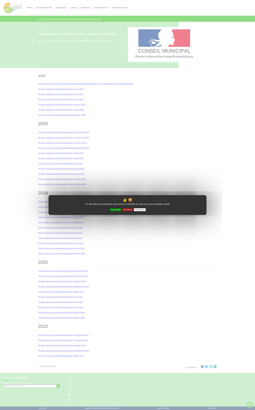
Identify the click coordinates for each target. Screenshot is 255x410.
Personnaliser (140, 210)
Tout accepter (115, 210)
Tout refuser (128, 210)
